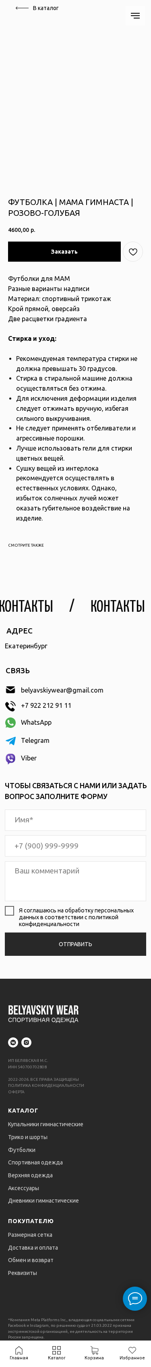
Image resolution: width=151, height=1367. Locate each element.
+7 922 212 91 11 (46, 705)
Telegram (35, 740)
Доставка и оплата (33, 1247)
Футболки (21, 1150)
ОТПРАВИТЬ (75, 944)
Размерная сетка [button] (30, 1235)
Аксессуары (23, 1188)
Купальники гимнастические (45, 1124)
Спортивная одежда (35, 1162)
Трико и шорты (28, 1137)
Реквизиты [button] (22, 1273)
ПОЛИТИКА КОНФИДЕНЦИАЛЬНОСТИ (46, 1085)
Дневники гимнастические (43, 1200)
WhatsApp (36, 722)
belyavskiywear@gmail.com (62, 690)
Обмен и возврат (31, 1260)
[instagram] (26, 1042)
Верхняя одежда (30, 1175)
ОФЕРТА (16, 1092)
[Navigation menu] (135, 15)
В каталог (46, 8)
